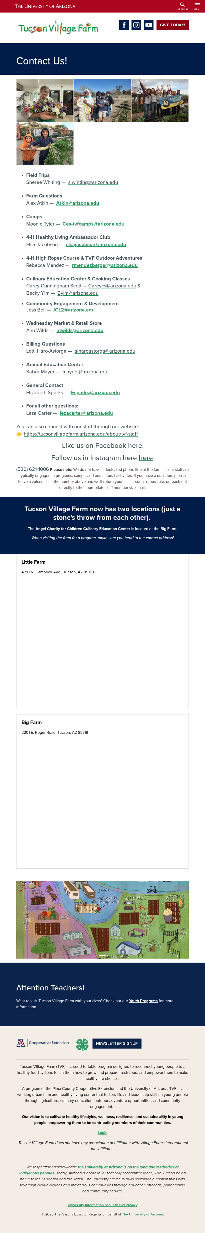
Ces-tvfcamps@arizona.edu (93, 224)
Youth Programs (143, 1000)
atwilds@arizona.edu (80, 331)
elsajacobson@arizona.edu (96, 245)
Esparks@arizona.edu (95, 393)
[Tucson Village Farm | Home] (57, 28)
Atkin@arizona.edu (77, 203)
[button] (45, 99)
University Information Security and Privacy (103, 1205)
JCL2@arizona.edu (73, 310)
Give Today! (172, 25)
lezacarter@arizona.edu (86, 413)
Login (103, 1132)
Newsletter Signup (117, 1043)
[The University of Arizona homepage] (49, 6)
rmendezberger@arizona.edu (105, 265)
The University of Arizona (142, 1214)
